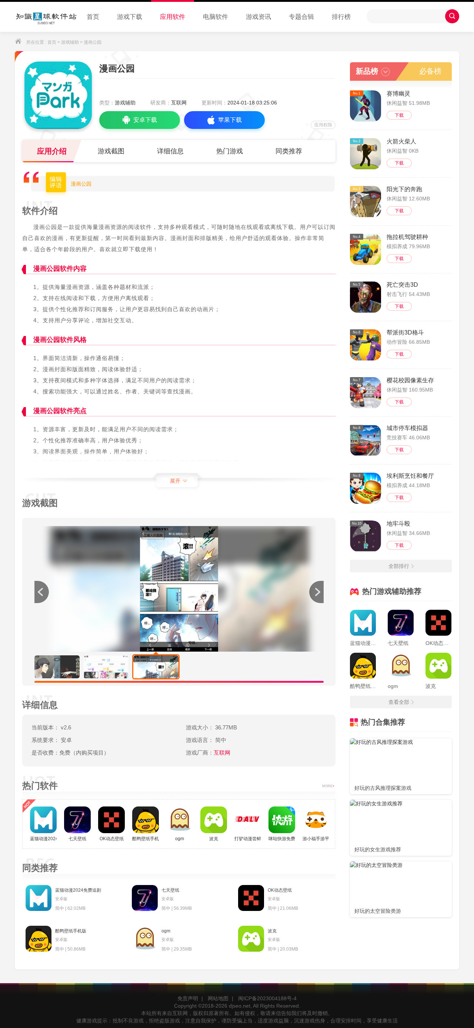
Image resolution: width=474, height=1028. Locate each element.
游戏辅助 (70, 42)
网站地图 (218, 998)
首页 (93, 16)
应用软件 (172, 16)
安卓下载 (145, 120)
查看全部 (398, 702)
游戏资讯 (258, 16)
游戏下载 (129, 16)
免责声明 (187, 998)
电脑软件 (215, 16)
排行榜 (341, 16)
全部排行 (398, 566)
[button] (316, 592)
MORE (328, 786)
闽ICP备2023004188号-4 (267, 998)
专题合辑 (301, 16)
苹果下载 (230, 120)
